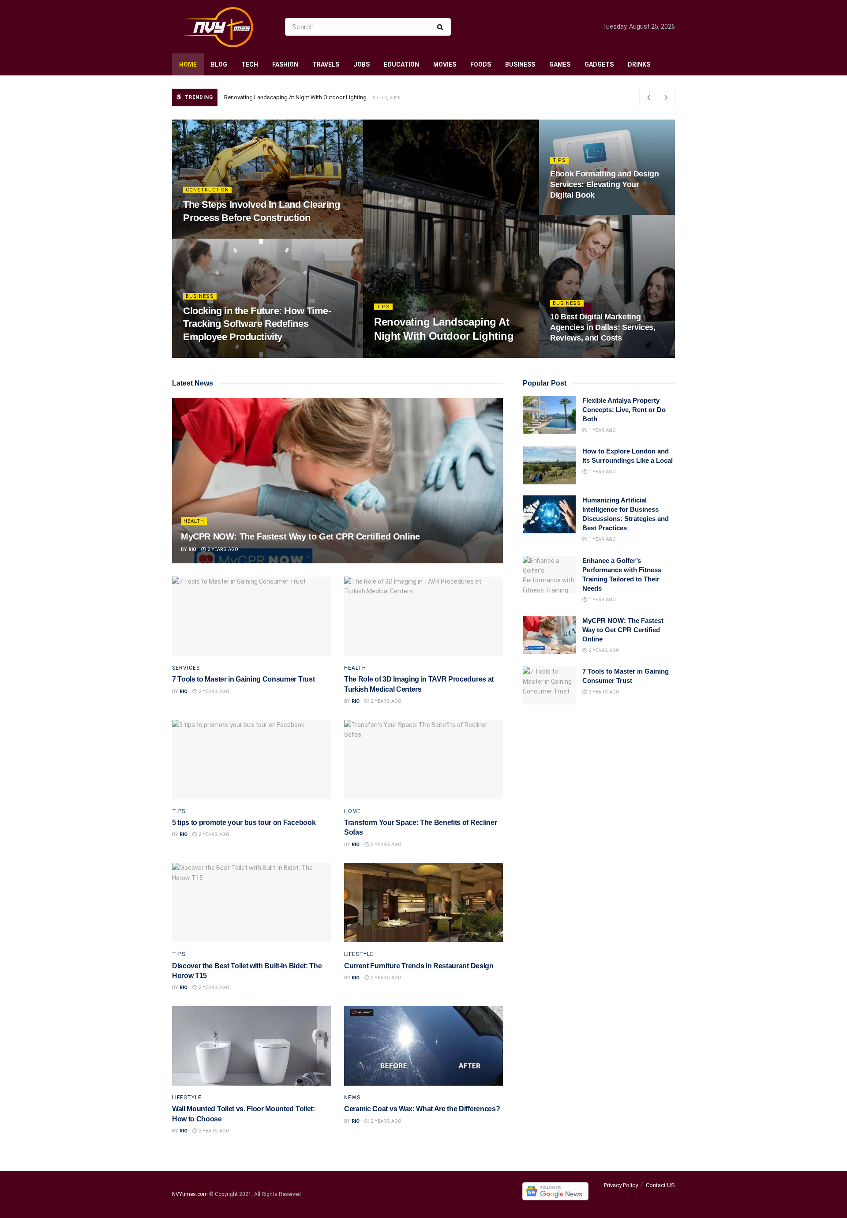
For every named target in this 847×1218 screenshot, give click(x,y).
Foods (480, 64)
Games (559, 64)
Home (188, 64)
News (352, 1097)
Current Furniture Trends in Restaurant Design (419, 966)
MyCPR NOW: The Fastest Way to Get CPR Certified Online (300, 536)
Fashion (285, 64)
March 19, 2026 (207, 236)
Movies (444, 64)
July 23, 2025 (571, 212)
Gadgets (599, 64)
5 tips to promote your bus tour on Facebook (243, 822)
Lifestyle (359, 954)
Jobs (361, 64)
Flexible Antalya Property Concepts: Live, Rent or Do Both (624, 410)
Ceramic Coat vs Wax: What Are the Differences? (422, 1109)
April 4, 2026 (395, 355)
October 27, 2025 (209, 355)
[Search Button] (442, 27)
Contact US (660, 1185)
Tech (249, 64)
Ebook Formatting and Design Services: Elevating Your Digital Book (604, 184)
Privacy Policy (621, 1185)
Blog (219, 64)
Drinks (639, 64)
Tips (383, 307)
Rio (192, 549)
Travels (325, 64)
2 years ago (222, 549)
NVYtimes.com (190, 1195)
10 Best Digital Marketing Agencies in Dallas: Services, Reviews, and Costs (603, 327)
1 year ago (601, 430)
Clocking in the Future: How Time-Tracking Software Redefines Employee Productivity (257, 323)
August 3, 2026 (574, 355)
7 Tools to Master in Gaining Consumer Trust (243, 679)
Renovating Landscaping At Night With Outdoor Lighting (295, 97)
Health (194, 521)
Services (186, 668)
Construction (207, 190)
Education (401, 64)
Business (520, 64)
